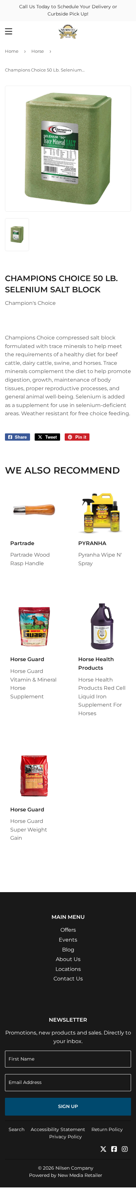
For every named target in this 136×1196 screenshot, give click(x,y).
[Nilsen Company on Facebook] (114, 1150)
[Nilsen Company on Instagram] (125, 1150)
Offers (68, 930)
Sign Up (68, 1106)
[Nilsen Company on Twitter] (103, 1150)
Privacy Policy (65, 1136)
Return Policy (107, 1129)
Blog (68, 950)
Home (11, 51)
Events (68, 940)
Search (16, 1129)
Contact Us (68, 979)
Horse (37, 51)
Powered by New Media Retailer (65, 1175)
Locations (68, 969)
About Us (68, 959)
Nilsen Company (74, 1168)
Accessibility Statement (58, 1129)
